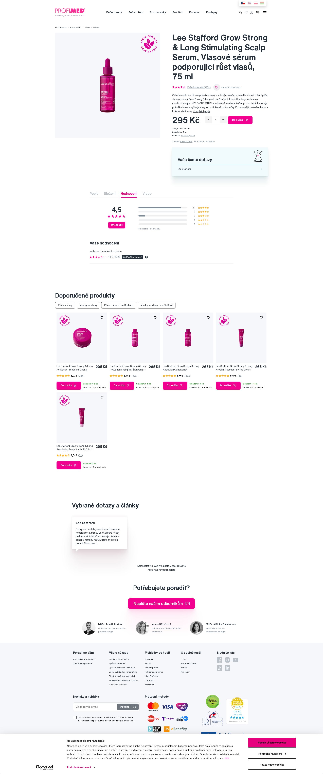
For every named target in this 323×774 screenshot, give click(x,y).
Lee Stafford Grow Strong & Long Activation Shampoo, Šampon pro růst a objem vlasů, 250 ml (128, 368)
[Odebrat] (208, 119)
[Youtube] (235, 660)
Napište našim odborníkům (158, 603)
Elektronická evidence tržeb (122, 676)
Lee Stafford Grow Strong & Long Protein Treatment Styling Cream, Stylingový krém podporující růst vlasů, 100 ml (234, 368)
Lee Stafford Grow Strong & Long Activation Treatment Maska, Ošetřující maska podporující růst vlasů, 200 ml (75, 368)
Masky (96, 27)
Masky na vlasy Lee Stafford (156, 305)
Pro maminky (158, 12)
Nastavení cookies (118, 684)
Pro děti (178, 12)
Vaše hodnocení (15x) (199, 87)
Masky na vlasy (88, 305)
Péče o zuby (114, 12)
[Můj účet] (251, 12)
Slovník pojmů (151, 668)
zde (227, 758)
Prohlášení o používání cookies (123, 680)
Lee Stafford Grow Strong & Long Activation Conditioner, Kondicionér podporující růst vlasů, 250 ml (181, 368)
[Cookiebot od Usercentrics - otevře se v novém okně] (44, 767)
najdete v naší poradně (173, 566)
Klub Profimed (151, 676)
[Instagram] (227, 660)
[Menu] (264, 12)
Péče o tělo (136, 12)
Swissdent (150, 684)
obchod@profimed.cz (84, 659)
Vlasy (87, 27)
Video (146, 193)
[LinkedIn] (227, 668)
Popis (94, 193)
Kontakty (185, 672)
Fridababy (149, 680)
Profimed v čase (188, 663)
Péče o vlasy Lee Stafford (118, 305)
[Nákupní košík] (258, 12)
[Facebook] (219, 660)
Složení (109, 193)
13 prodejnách (188, 135)
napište (171, 570)
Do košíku (237, 120)
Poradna (194, 12)
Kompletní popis (201, 111)
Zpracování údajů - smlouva (122, 668)
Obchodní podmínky (119, 659)
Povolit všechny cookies (272, 742)
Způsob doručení (117, 663)
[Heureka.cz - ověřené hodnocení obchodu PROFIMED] (237, 710)
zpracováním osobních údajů (106, 721)
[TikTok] (219, 668)
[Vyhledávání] (241, 12)
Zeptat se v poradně (82, 663)
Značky (148, 663)
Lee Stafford (186, 141)
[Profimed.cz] (70, 12)
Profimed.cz (61, 27)
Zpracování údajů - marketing (123, 672)
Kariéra (184, 668)
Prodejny (211, 12)
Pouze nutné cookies (272, 764)
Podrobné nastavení (79, 767)
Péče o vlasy (65, 305)
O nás (183, 659)
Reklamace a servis (154, 672)
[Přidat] (223, 119)
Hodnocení (129, 193)
